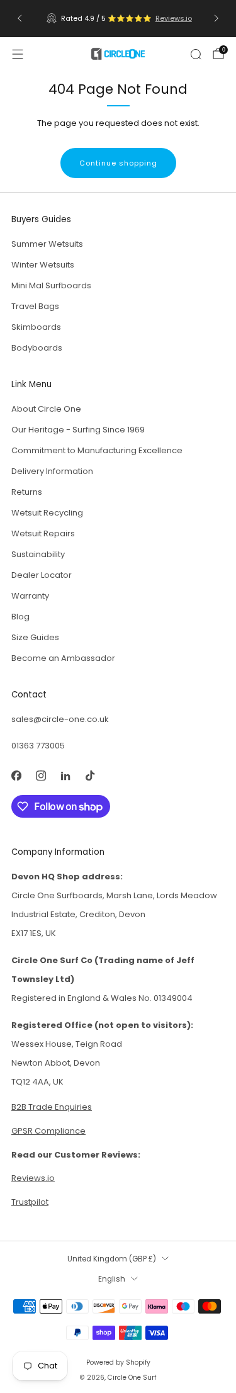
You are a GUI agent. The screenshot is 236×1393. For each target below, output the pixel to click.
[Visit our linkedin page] (65, 775)
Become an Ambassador (63, 658)
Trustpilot (29, 1202)
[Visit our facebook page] (16, 775)
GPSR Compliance (48, 1131)
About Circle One (46, 409)
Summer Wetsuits (47, 244)
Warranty (30, 596)
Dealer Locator (41, 575)
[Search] (195, 54)
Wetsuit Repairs (43, 533)
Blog (20, 617)
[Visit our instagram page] (40, 775)
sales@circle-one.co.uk (60, 719)
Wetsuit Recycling (47, 513)
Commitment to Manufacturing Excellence (97, 450)
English (111, 1279)
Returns (26, 492)
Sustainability (38, 554)
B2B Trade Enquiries (51, 1107)
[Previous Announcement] (19, 18)
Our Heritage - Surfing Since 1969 (78, 430)
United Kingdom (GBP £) (111, 1259)
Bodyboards (36, 348)
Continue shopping (118, 163)
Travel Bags (35, 306)
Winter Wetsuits (42, 265)
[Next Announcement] (216, 18)
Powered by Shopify (118, 1362)
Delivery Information (52, 471)
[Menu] (17, 54)
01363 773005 (38, 746)
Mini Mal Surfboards (51, 285)
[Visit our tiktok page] (89, 775)
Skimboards (36, 327)
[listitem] (118, 18)
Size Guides (35, 637)
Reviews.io (172, 18)
